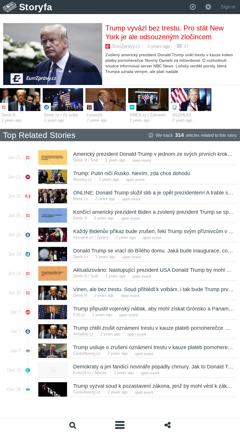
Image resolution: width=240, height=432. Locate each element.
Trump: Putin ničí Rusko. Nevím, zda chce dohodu (131, 173)
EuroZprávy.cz (126, 46)
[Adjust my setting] (208, 7)
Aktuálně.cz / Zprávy (91, 237)
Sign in (228, 6)
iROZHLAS (181, 115)
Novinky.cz (82, 179)
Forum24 (94, 115)
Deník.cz (80, 257)
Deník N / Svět (85, 160)
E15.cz (79, 315)
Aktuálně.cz (83, 334)
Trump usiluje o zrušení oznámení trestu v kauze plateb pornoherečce (154, 347)
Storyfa (35, 7)
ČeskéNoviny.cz (87, 353)
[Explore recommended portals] (192, 7)
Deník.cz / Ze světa (61, 115)
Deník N (8, 115)
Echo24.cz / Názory (90, 372)
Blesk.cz (80, 199)
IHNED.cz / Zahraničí (148, 115)
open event (141, 160)
